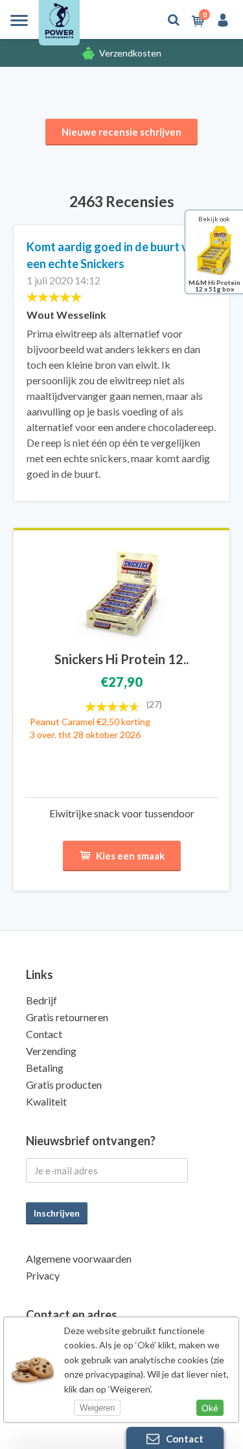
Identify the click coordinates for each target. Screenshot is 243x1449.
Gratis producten (64, 1084)
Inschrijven (57, 1213)
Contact (44, 1034)
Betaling (45, 1067)
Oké (210, 1408)
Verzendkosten (130, 52)
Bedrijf (41, 1000)
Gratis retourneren (67, 1017)
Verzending (51, 1051)
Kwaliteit (46, 1101)
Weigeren (97, 1408)
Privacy (43, 1275)
